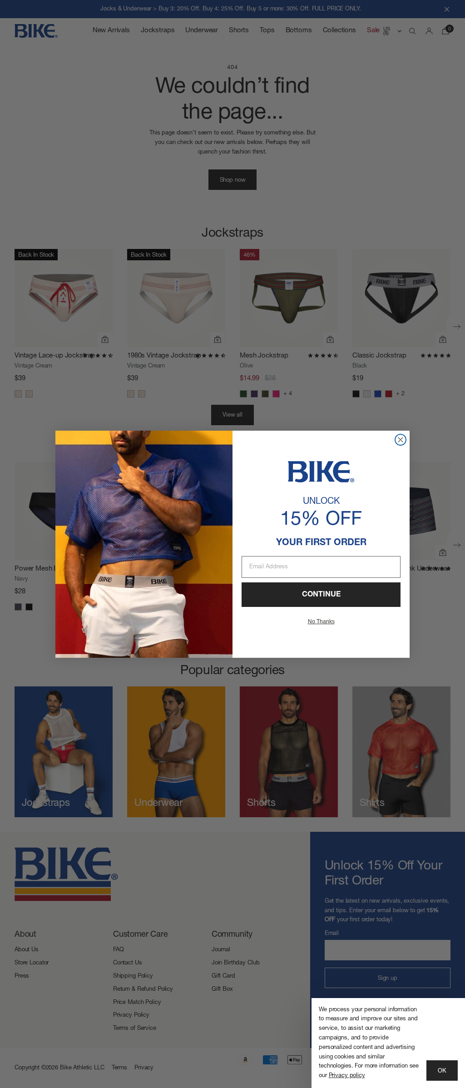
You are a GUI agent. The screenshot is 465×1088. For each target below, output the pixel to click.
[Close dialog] (400, 439)
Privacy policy (347, 1075)
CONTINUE (321, 594)
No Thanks (321, 621)
